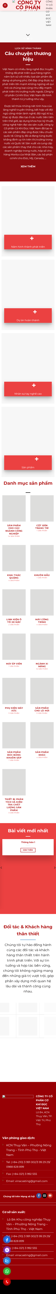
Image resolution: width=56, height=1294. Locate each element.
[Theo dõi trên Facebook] (38, 1195)
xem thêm (28, 850)
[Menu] (5, 5)
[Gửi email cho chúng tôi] (44, 1195)
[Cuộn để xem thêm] (28, 35)
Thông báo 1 (28, 842)
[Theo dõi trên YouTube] (50, 1195)
